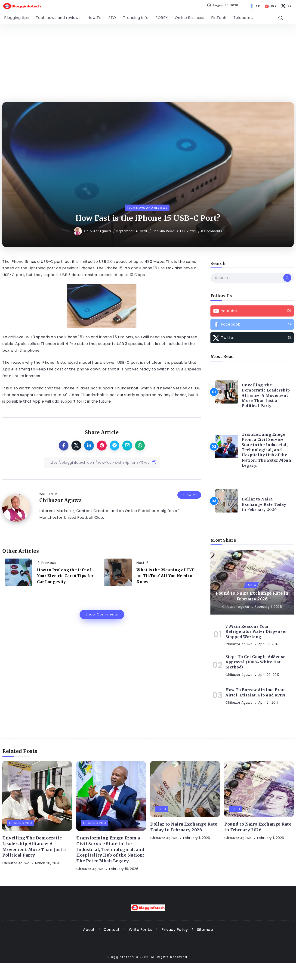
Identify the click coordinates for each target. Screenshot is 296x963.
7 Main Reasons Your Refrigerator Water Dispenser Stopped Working (256, 631)
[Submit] (287, 278)
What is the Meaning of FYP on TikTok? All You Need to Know (165, 576)
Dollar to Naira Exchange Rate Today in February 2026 (264, 504)
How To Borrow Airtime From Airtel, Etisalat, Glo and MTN (255, 692)
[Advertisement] (148, 58)
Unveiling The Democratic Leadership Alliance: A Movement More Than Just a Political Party (266, 395)
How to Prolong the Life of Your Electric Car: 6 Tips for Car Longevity (65, 576)
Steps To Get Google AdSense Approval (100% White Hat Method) (255, 661)
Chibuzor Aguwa (98, 231)
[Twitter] (287, 6)
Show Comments (102, 614)
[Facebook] (255, 6)
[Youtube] (270, 6)
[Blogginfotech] (22, 5)
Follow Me (189, 495)
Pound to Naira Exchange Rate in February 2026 (252, 596)
